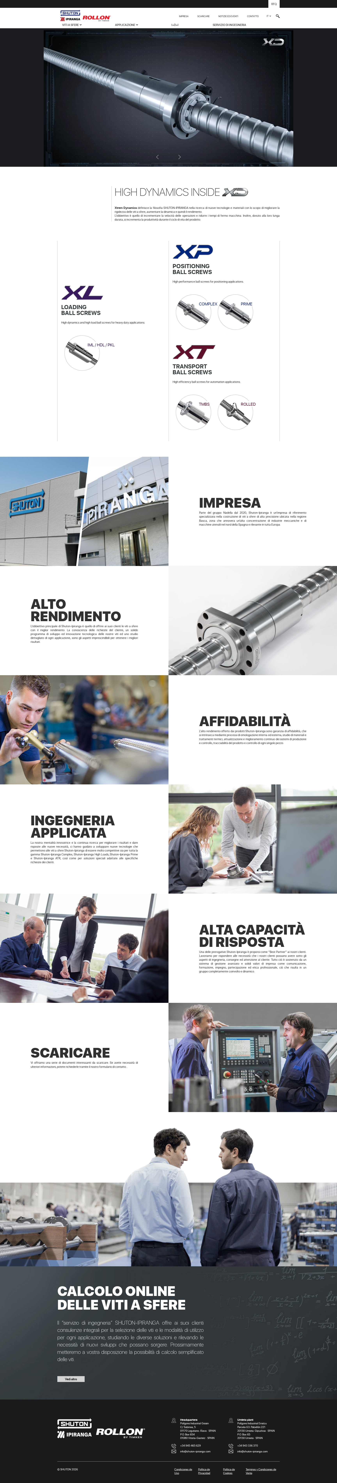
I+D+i (174, 25)
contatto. (121, 1066)
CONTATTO (253, 16)
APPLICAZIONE (125, 25)
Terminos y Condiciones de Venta (261, 1471)
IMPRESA (184, 16)
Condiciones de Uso (183, 1471)
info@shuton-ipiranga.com (195, 1451)
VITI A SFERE (70, 25)
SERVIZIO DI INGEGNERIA (229, 25)
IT (268, 16)
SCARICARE (203, 16)
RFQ (274, 4)
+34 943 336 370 (247, 1445)
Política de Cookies (229, 1471)
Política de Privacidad (204, 1471)
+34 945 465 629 (190, 1445)
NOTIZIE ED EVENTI (228, 16)
